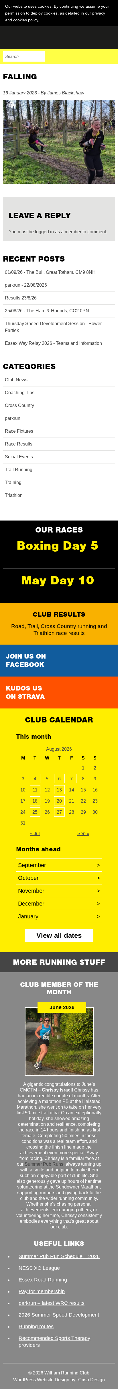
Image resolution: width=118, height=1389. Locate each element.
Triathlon (14, 495)
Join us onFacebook (26, 660)
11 (35, 789)
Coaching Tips (19, 392)
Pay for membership (42, 1291)
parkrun (12, 418)
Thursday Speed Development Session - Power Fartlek (53, 327)
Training (13, 482)
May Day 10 (57, 580)
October (59, 878)
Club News (16, 379)
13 (59, 789)
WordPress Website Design (41, 1379)
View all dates (59, 935)
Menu (110, 56)
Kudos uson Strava (25, 692)
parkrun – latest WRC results (51, 1303)
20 (59, 801)
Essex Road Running (43, 1280)
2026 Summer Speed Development (59, 1315)
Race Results (18, 444)
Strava (98, 56)
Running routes (36, 1326)
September (59, 865)
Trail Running (18, 469)
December (59, 903)
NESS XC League (39, 1268)
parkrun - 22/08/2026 (26, 285)
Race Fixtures (19, 431)
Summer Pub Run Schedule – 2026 (59, 1256)
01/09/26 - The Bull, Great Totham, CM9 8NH (50, 272)
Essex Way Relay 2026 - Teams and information (53, 343)
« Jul (35, 833)
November (59, 891)
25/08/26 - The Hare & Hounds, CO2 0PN (47, 310)
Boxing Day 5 (58, 545)
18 (35, 801)
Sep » (83, 833)
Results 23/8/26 (21, 297)
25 (35, 812)
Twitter (86, 56)
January (59, 916)
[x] (110, 20)
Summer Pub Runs (44, 1164)
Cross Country (19, 405)
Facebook (74, 56)
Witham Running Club (31, 38)
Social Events (19, 456)
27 (59, 812)
